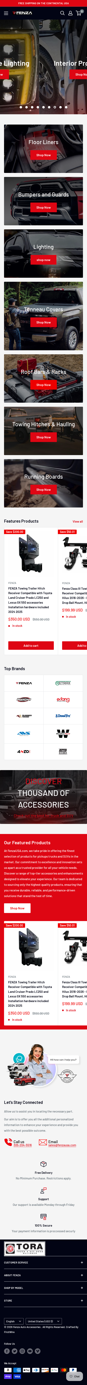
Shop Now (43, 74)
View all (78, 521)
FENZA (12, 582)
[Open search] (62, 13)
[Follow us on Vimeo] (37, 1351)
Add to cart (30, 645)
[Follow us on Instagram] (22, 1351)
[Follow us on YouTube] (30, 1351)
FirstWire (9, 1332)
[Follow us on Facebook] (7, 1351)
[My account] (70, 13)
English (10, 1321)
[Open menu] (6, 13)
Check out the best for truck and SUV (43, 815)
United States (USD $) (40, 1321)
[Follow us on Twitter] (14, 1351)
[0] (78, 13)
